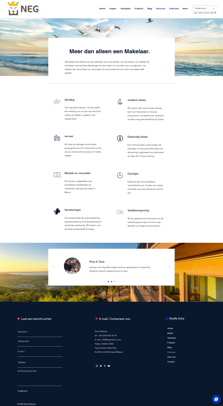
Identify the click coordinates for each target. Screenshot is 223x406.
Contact (170, 361)
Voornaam (22, 332)
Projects (171, 342)
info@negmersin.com (111, 339)
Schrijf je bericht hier (27, 371)
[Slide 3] (114, 281)
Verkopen (171, 338)
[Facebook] (104, 366)
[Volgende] (169, 267)
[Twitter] (100, 366)
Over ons (171, 357)
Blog (169, 347)
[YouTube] (108, 366)
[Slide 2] (111, 281)
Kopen (170, 333)
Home (170, 328)
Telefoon (22, 362)
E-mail (21, 351)
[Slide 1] (108, 281)
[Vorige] (53, 267)
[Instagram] (96, 366)
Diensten (171, 352)
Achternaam (23, 341)
